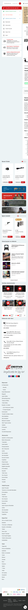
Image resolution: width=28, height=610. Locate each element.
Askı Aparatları (5, 455)
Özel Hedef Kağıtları (6, 535)
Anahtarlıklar (4, 540)
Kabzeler (4, 503)
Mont (3, 561)
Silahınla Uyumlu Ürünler (10, 18)
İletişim (23, 600)
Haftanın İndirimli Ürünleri (10, 11)
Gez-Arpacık (5, 475)
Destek (20, 600)
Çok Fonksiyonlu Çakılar (8, 407)
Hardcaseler (4, 411)
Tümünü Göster (13, 280)
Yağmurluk (4, 546)
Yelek (3, 570)
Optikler (3, 425)
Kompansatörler (5, 446)
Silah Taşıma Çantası (6, 422)
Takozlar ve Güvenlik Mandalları (9, 490)
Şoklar (3, 451)
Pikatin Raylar (5, 462)
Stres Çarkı (4, 531)
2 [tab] (22, 161)
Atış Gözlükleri (5, 418)
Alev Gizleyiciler (5, 448)
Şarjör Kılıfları (5, 396)
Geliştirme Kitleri (5, 464)
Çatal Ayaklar (5, 444)
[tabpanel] (8, 173)
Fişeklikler (4, 459)
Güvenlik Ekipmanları (6, 431)
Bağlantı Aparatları (6, 466)
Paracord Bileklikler (6, 548)
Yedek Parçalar (8, 28)
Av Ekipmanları (5, 385)
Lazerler (4, 429)
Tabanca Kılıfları (5, 400)
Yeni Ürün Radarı (9, 14)
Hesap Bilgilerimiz (15, 600)
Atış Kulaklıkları (5, 416)
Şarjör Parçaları (5, 487)
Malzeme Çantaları (6, 420)
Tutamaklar (4, 442)
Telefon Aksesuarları (6, 538)
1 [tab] (21, 161)
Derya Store (20, 315)
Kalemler (4, 522)
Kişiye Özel (7, 31)
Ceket (3, 555)
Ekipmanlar (7, 21)
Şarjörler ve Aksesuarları (7, 437)
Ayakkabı (4, 550)
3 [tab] (23, 161)
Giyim (6, 35)
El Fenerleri (4, 427)
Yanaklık (4, 481)
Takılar (3, 529)
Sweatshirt (4, 575)
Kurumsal (5, 600)
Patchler (4, 479)
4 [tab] (24, 161)
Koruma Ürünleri (5, 457)
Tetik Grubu (4, 473)
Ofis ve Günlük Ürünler (7, 520)
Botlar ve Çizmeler (6, 552)
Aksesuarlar (8, 25)
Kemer (3, 577)
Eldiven (3, 557)
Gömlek (3, 559)
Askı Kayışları (5, 453)
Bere (3, 579)
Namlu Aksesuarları (6, 440)
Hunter (4, 389)
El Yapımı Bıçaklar (7, 409)
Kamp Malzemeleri (6, 391)
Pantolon (4, 564)
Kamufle (4, 387)
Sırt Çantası (4, 572)
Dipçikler (4, 470)
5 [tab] (25, 161)
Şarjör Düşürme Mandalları (8, 505)
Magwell (4, 394)
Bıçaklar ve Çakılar (6, 405)
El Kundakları (5, 468)
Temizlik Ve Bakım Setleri (7, 414)
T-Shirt (3, 568)
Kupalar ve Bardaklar (6, 527)
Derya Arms (12, 315)
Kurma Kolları (5, 477)
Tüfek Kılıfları (5, 402)
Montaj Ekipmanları (6, 398)
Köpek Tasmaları (5, 533)
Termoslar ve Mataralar (7, 524)
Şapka (3, 566)
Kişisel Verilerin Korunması (10, 600)
